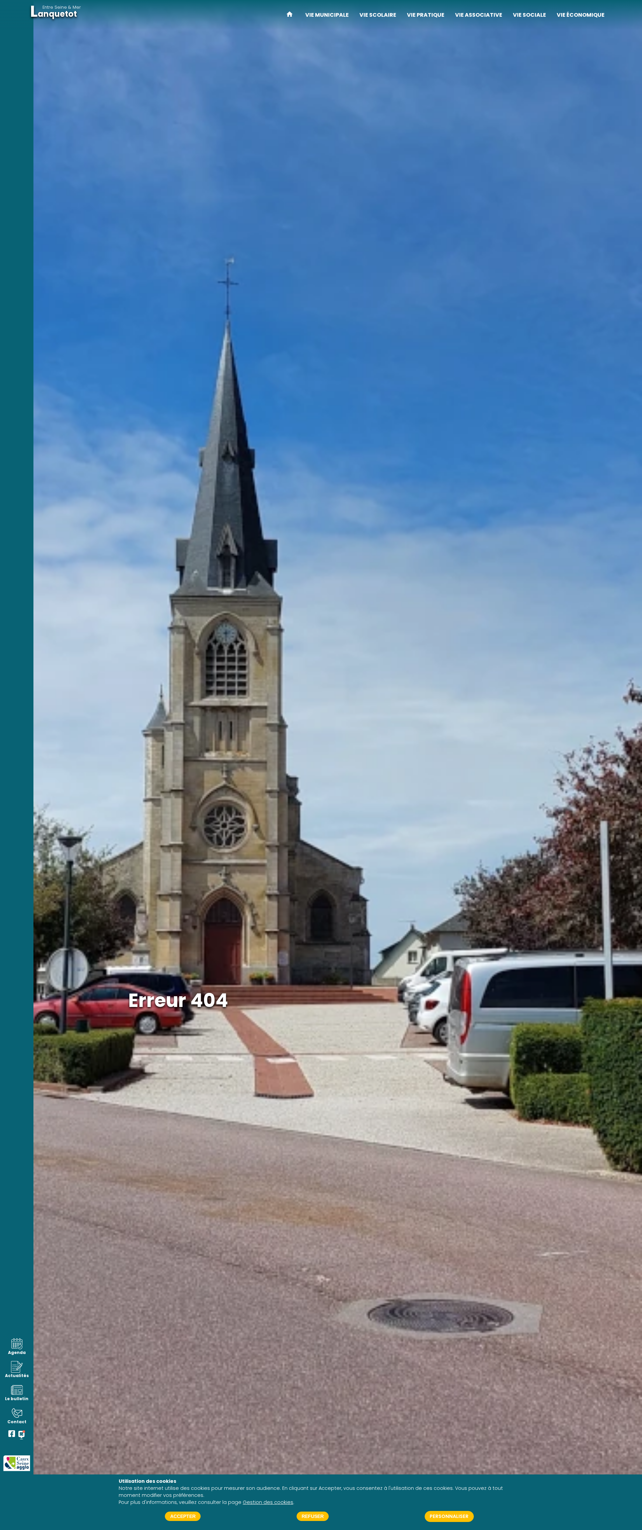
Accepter (183, 1516)
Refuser (313, 1516)
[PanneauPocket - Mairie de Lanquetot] (21, 1434)
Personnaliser (449, 1516)
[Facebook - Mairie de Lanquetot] (11, 1434)
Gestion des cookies (268, 1502)
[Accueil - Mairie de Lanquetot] (290, 15)
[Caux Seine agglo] (16, 1463)
